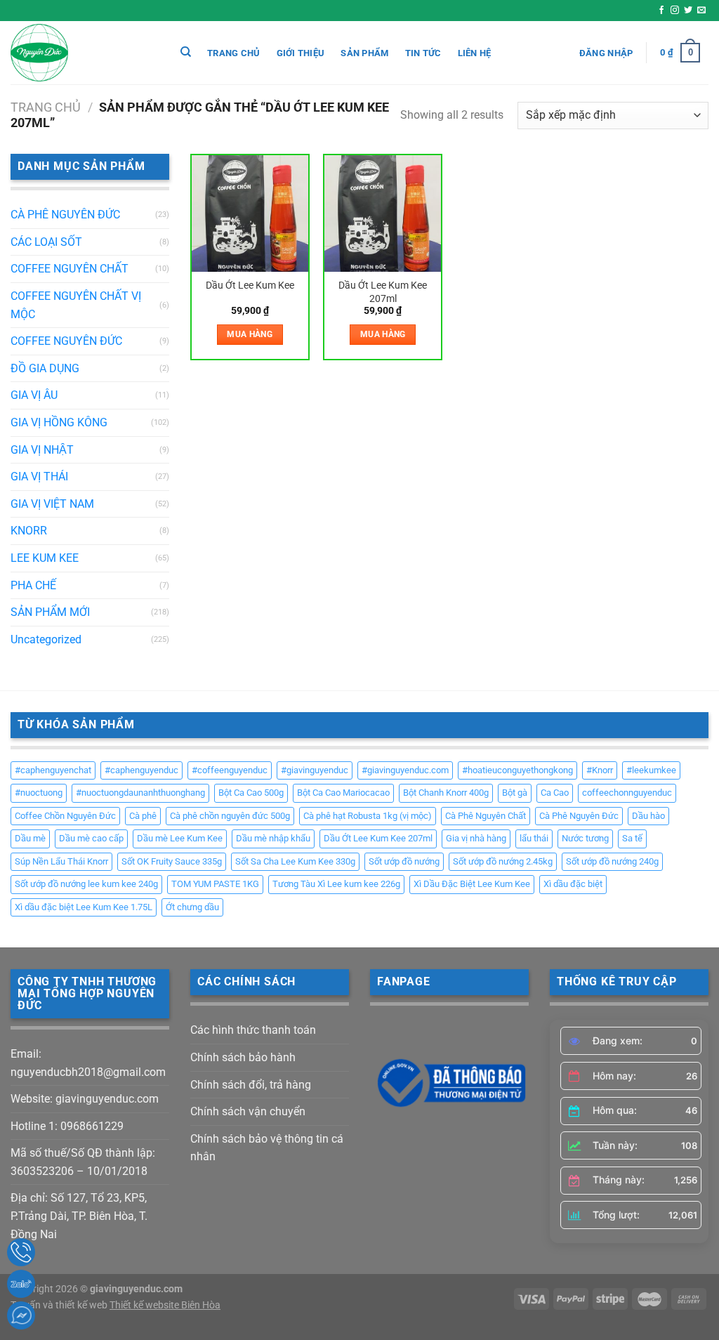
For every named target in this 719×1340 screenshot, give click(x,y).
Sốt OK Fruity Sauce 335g (171, 861)
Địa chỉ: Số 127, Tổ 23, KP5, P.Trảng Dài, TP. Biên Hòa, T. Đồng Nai (79, 1215)
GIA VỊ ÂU (34, 395)
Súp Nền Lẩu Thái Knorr (61, 861)
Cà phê (143, 815)
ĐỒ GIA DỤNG (45, 368)
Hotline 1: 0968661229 (67, 1126)
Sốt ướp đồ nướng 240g (612, 861)
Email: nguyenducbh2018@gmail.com (88, 1063)
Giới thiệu (301, 53)
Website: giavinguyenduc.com (85, 1098)
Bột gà (514, 792)
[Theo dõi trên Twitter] (688, 10)
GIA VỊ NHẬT (42, 449)
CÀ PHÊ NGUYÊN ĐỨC (65, 214)
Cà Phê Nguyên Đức (579, 815)
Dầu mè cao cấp (91, 838)
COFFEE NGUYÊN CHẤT (69, 268)
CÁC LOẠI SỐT (46, 242)
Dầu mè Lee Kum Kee (180, 838)
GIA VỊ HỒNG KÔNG (59, 422)
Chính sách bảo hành (243, 1057)
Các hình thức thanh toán (253, 1030)
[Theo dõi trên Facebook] (661, 10)
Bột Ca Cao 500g (251, 792)
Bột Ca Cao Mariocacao (343, 792)
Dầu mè (30, 838)
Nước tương (585, 838)
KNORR (29, 530)
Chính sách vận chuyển (247, 1111)
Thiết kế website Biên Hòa (165, 1305)
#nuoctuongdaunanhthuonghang (140, 792)
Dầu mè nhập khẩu (273, 838)
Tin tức (423, 53)
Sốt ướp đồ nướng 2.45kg (503, 861)
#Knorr (599, 770)
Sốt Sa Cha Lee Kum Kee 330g (295, 861)
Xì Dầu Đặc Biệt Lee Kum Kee (472, 884)
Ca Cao (555, 792)
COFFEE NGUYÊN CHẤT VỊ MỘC (76, 305)
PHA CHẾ (33, 585)
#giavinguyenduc (314, 770)
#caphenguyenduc (141, 770)
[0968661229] (21, 1252)
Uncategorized (46, 639)
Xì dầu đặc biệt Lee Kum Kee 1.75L (83, 907)
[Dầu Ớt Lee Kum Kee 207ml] (382, 213)
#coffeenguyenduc (230, 770)
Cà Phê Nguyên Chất (485, 815)
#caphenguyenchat (53, 770)
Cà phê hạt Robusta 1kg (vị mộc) (367, 815)
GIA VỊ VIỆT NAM (52, 504)
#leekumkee (651, 770)
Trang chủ (233, 53)
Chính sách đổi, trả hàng (250, 1084)
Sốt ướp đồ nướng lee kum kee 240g (86, 884)
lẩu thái (534, 838)
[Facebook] (21, 1315)
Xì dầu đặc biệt (572, 884)
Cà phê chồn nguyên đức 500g (230, 815)
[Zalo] (21, 1284)
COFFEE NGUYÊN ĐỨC (66, 341)
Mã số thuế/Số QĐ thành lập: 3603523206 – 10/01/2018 (83, 1162)
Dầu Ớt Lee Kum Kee (250, 285)
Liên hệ (475, 53)
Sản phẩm (364, 53)
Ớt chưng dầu (192, 907)
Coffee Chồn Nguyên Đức (65, 815)
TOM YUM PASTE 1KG (215, 884)
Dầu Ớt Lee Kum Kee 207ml (382, 292)
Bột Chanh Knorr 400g (446, 792)
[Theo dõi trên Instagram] (675, 10)
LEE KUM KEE (45, 558)
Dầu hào (648, 815)
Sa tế (632, 838)
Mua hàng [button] (249, 334)
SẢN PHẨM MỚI (50, 612)
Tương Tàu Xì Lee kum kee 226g (336, 884)
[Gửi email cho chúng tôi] (701, 10)
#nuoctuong (38, 792)
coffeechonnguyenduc (627, 792)
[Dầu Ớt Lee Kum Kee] (250, 213)
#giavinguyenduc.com (405, 770)
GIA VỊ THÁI (39, 476)
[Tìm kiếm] (185, 52)
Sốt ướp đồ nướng (404, 861)
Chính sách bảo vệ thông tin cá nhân (266, 1148)
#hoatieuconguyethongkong (517, 770)
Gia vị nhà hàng (476, 838)
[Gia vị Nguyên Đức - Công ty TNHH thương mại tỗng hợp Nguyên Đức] (81, 52)
